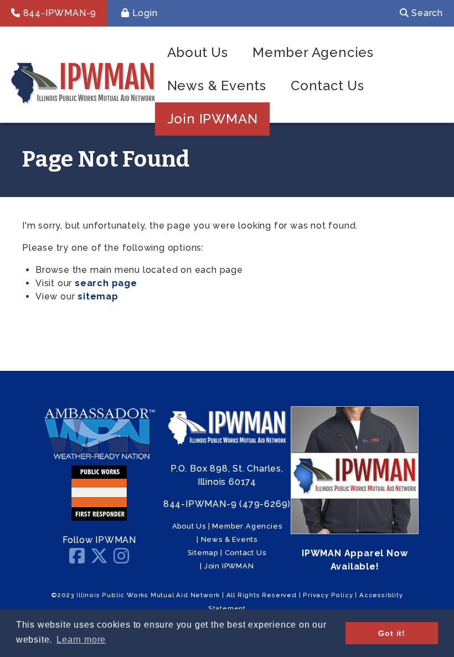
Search (426, 13)
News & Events (216, 85)
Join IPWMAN (212, 119)
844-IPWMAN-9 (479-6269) (227, 504)
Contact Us (327, 85)
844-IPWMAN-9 (58, 13)
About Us (197, 52)
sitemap (98, 296)
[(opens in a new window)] (99, 458)
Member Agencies (313, 52)
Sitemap (203, 553)
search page (106, 283)
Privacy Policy (328, 595)
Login (144, 13)
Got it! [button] (391, 633)
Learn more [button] (81, 639)
